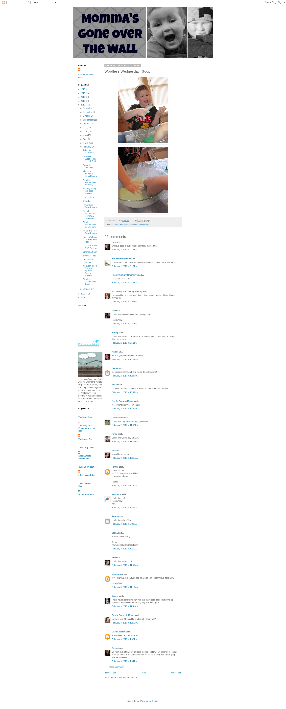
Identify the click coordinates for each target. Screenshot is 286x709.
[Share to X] (142, 220)
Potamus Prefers (86, 494)
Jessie (115, 596)
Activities (115, 225)
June (85, 131)
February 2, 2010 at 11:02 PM (125, 425)
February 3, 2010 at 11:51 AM (125, 606)
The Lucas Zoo (85, 439)
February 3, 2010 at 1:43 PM (124, 639)
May (85, 135)
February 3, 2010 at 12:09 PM (125, 623)
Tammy (115, 516)
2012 (83, 97)
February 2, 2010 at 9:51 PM (124, 324)
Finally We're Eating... (88, 261)
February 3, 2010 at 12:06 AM (125, 458)
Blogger (155, 701)
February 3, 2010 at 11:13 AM (125, 587)
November (88, 112)
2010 (83, 105)
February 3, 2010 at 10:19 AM (125, 549)
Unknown (116, 574)
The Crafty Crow (86, 447)
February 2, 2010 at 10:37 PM (125, 376)
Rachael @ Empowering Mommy (127, 291)
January (87, 289)
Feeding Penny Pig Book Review (89, 191)
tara (114, 242)
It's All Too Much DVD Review (90, 247)
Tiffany (115, 333)
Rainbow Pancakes (88, 151)
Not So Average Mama (122, 401)
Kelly (114, 450)
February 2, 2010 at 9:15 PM (124, 266)
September (88, 120)
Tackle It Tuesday (88, 166)
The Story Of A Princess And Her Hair (86, 428)
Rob (114, 311)
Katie (114, 352)
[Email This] (136, 220)
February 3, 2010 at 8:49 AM (124, 507)
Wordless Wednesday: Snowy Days (89, 224)
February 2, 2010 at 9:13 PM (124, 250)
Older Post (176, 673)
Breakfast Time (89, 256)
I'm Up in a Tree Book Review (90, 232)
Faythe (115, 467)
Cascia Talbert (118, 632)
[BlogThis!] (139, 220)
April (85, 139)
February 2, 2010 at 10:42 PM (125, 392)
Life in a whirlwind (86, 475)
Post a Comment (116, 667)
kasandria (116, 494)
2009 (83, 294)
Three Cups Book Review (90, 206)
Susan (115, 385)
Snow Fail (87, 201)
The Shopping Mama (121, 258)
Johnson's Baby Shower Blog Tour (90, 239)
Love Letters (88, 197)
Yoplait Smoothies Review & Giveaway (89, 214)
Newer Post (110, 673)
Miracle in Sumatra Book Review (90, 173)
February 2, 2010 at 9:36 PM (124, 282)
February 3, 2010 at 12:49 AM (125, 485)
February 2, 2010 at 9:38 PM (124, 302)
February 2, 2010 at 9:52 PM (124, 343)
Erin (114, 558)
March (86, 143)
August (86, 124)
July (85, 127)
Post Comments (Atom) (127, 677)
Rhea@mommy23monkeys (125, 275)
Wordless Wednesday (140, 225)
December (88, 108)
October (87, 116)
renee (114, 434)
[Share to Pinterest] (148, 220)
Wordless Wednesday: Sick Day (89, 182)
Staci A (115, 368)
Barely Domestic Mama (123, 615)
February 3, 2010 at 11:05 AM (125, 565)
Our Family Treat (86, 467)
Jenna (115, 533)
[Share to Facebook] (145, 220)
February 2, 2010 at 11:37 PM (125, 441)
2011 (83, 101)
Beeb (114, 648)
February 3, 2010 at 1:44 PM (124, 661)
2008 (83, 297)
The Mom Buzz (85, 417)
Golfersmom (118, 418)
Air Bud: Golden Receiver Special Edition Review (90, 271)
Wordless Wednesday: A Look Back (89, 158)
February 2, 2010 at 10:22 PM (125, 359)
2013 (83, 93)
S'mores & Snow (90, 252)
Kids (121, 225)
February (87, 147)
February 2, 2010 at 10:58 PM (125, 409)
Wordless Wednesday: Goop (89, 281)
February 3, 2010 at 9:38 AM (124, 524)
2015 (83, 89)
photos (127, 225)
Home (143, 673)
